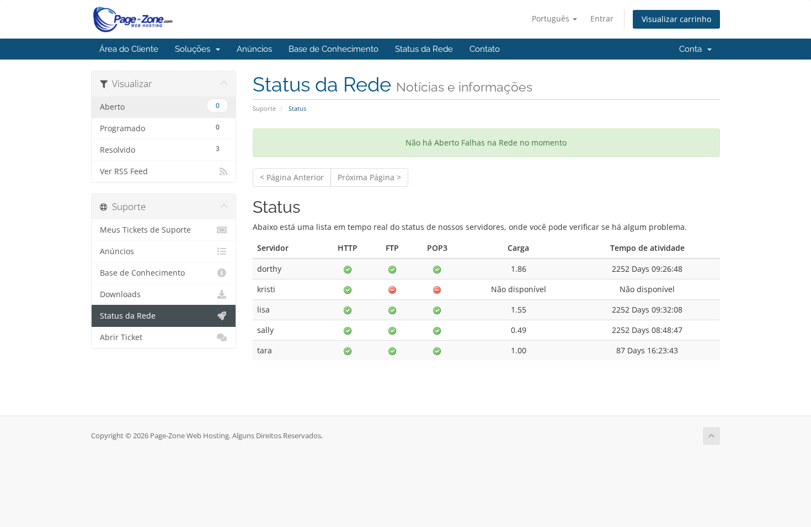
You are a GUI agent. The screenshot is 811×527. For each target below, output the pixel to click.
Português (552, 18)
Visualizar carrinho (676, 19)
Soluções (195, 49)
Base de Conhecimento (333, 49)
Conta (692, 49)
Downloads (120, 294)
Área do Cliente (128, 49)
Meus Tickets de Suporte (145, 230)
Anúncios (254, 49)
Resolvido (160, 149)
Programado (160, 127)
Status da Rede (424, 49)
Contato (484, 49)
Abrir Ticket (121, 337)
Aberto (160, 106)
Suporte (264, 108)
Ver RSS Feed (124, 171)
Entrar (601, 18)
